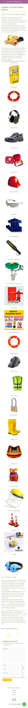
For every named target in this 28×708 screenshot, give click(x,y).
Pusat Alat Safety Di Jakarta (14, 688)
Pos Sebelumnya (9, 634)
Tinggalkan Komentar (6, 12)
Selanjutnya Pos (19, 634)
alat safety (7, 602)
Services (14, 692)
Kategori (14, 690)
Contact (14, 694)
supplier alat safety (16, 12)
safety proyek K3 (21, 615)
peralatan (17, 581)
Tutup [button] (20, 1)
